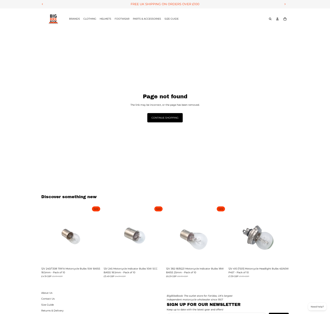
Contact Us (48, 298)
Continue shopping (165, 117)
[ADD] (96, 260)
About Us (46, 292)
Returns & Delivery (52, 310)
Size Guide (47, 304)
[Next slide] (285, 4)
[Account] (277, 19)
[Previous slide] (42, 4)
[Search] (270, 19)
